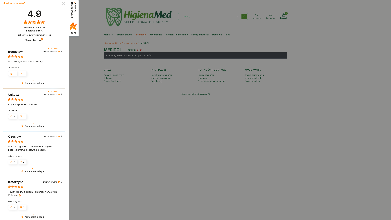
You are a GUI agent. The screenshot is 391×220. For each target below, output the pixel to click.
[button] (4, 3)
